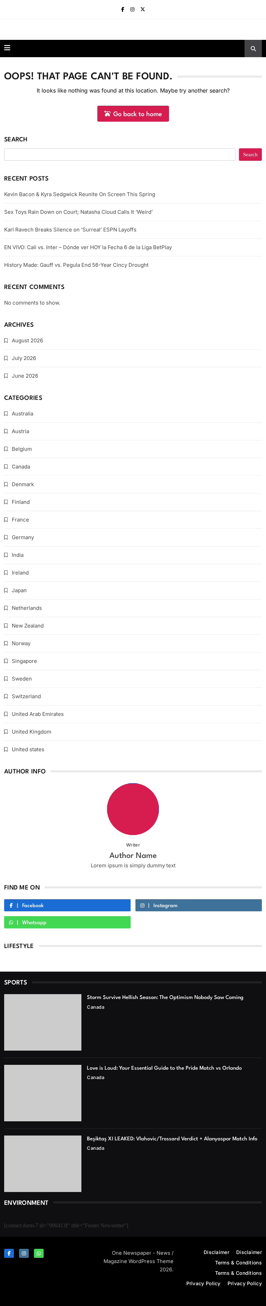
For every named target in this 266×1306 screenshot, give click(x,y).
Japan (19, 590)
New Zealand (28, 625)
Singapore (24, 661)
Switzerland (26, 696)
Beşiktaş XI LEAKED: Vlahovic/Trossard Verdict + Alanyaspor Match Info (172, 1139)
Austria (20, 431)
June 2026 (25, 375)
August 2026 (27, 340)
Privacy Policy (203, 1283)
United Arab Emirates (38, 714)
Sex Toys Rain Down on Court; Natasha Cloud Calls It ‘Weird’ (78, 212)
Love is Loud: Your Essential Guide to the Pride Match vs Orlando (164, 1068)
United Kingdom (31, 731)
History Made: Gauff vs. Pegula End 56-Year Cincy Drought (76, 265)
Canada (21, 466)
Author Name (133, 856)
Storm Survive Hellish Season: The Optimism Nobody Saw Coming (165, 997)
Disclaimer (216, 1252)
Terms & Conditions (238, 1262)
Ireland (20, 572)
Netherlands (27, 608)
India (18, 555)
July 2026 (24, 358)
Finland (21, 502)
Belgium (22, 449)
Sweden (22, 678)
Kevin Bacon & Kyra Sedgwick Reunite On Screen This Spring (79, 194)
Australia (22, 413)
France (20, 519)
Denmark (23, 484)
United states (28, 749)
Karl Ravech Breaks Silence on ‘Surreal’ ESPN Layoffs (70, 229)
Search (16, 140)
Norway (21, 643)
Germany (23, 537)
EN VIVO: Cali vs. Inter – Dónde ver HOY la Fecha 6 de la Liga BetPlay (88, 247)
